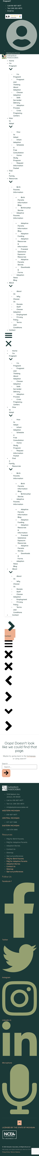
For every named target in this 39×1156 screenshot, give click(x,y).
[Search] (6, 773)
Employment (22, 314)
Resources (16, 466)
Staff (19, 307)
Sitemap (9, 853)
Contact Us (10, 849)
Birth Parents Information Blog (22, 201)
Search (5, 763)
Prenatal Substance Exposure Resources (23, 253)
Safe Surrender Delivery (17, 100)
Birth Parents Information (18, 189)
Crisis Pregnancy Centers (17, 113)
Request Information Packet (18, 165)
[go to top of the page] (19, 1122)
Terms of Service (15, 1152)
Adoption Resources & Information (23, 243)
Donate (20, 304)
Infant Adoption (17, 141)
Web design (5, 1149)
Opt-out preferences (14, 856)
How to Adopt (11, 120)
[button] (8, 339)
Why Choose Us (16, 299)
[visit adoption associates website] (11, 790)
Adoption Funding (23, 234)
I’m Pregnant (13, 64)
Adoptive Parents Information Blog (23, 227)
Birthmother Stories (24, 209)
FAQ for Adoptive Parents (16, 842)
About (14, 569)
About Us (17, 292)
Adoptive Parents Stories (23, 262)
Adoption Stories (13, 846)
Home (11, 61)
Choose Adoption (18, 93)
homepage (31, 756)
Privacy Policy (18, 318)
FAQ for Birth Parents (15, 839)
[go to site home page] (10, 58)
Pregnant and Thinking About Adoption (18, 84)
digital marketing (16, 1149)
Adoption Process (18, 106)
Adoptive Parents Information (18, 215)
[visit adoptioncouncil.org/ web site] (9, 1139)
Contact (12, 330)
